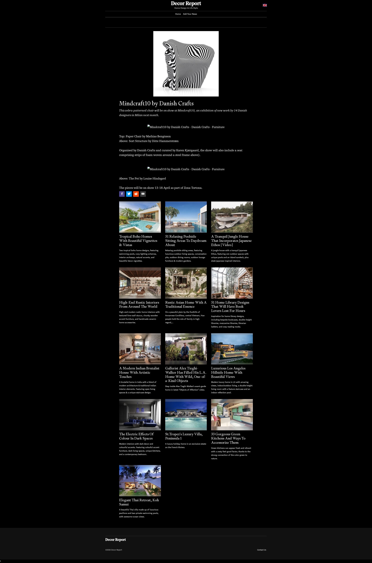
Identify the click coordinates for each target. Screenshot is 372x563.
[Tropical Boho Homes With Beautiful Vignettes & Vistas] (140, 217)
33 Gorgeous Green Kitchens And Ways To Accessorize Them (228, 438)
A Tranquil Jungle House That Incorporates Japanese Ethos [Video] (231, 240)
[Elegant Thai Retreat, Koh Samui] (140, 480)
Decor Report (186, 3)
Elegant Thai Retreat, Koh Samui (139, 502)
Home (178, 14)
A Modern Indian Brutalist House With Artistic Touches (139, 372)
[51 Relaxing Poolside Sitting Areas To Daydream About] (186, 217)
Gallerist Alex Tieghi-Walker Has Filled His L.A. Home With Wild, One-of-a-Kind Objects (185, 374)
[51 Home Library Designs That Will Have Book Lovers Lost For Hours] (232, 283)
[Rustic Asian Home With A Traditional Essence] (186, 283)
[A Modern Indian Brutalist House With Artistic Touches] (140, 348)
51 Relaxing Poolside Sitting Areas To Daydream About (185, 240)
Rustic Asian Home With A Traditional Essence (186, 304)
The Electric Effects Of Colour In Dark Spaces (136, 436)
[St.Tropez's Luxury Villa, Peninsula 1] (186, 414)
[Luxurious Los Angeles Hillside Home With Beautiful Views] (232, 348)
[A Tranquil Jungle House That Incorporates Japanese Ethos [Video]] (232, 217)
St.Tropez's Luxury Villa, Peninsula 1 (184, 436)
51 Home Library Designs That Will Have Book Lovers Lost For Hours (230, 306)
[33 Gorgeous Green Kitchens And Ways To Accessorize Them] (232, 414)
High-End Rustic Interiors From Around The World (139, 304)
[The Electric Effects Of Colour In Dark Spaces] (140, 414)
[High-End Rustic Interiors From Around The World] (140, 283)
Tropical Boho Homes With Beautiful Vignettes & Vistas (138, 240)
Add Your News (190, 14)
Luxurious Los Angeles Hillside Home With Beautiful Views (228, 372)
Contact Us (261, 550)
